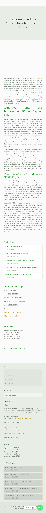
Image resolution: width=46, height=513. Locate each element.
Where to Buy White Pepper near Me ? (17, 474)
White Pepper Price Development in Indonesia (19, 481)
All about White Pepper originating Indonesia (19, 495)
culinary (6, 183)
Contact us (10, 383)
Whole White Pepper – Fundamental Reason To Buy (21, 488)
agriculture (38, 78)
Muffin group (28, 509)
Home (9, 372)
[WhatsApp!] (40, 507)
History (9, 376)
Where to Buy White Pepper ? (14, 467)
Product (9, 379)
